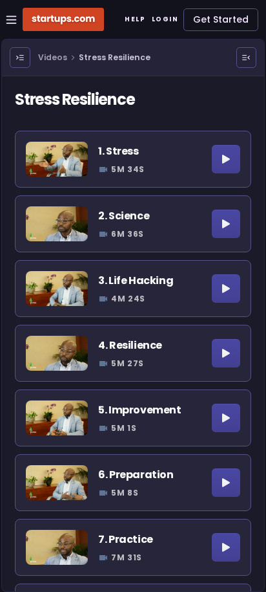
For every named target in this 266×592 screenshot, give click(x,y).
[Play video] (226, 159)
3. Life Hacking (135, 280)
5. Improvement (139, 409)
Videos (52, 57)
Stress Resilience (114, 57)
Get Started (221, 19)
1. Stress (118, 151)
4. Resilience (130, 345)
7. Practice (125, 539)
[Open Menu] (20, 57)
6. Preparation (135, 474)
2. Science (123, 215)
